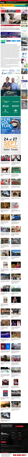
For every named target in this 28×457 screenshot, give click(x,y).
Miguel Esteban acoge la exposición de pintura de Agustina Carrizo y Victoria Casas (5, 304)
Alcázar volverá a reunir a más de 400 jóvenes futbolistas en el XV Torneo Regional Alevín (5, 163)
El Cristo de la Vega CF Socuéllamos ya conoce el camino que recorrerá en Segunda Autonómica (15, 175)
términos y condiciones (14, 450)
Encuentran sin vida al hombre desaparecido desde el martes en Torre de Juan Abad (5, 420)
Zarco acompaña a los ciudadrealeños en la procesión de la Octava (5, 293)
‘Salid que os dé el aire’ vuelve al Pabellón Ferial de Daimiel (15, 198)
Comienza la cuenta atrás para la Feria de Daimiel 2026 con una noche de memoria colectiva (15, 328)
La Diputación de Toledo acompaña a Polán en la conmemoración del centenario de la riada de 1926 (5, 258)
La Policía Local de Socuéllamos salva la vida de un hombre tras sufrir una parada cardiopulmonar (15, 222)
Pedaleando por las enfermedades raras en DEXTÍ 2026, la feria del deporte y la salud (15, 210)
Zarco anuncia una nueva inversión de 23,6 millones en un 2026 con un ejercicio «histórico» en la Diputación (5, 187)
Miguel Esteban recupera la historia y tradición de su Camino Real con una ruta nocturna (5, 222)
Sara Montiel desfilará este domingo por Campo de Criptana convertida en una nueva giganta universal (15, 363)
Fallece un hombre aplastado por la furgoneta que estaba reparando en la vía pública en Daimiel (5, 375)
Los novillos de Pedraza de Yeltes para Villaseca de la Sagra (15, 316)
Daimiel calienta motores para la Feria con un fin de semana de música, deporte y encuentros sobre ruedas (15, 281)
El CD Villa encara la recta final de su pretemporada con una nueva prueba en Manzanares (15, 187)
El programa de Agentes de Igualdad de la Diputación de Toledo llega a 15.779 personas (5, 234)
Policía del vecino (14, 303)
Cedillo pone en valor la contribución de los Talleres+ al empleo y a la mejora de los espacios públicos (16, 351)
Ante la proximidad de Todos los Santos (7, 26)
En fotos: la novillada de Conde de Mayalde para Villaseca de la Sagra (5, 175)
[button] (23, 8)
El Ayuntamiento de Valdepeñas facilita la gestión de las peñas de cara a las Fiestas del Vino (5, 339)
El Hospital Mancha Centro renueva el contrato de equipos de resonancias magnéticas (16, 246)
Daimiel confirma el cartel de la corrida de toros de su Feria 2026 (16, 339)
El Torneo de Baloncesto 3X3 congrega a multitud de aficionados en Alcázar (5, 316)
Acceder (24, 95)
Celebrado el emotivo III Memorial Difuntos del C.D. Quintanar (15, 293)
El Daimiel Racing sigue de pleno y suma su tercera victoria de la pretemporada (15, 387)
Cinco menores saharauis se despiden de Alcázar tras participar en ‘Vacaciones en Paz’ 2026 (15, 234)
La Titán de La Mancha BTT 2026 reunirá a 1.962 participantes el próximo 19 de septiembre (15, 375)
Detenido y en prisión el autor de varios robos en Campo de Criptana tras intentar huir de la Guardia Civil (5, 198)
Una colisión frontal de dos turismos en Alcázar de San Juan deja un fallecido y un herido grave (5, 246)
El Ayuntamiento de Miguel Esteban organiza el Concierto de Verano (15, 398)
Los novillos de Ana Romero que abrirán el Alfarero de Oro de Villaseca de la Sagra (15, 409)
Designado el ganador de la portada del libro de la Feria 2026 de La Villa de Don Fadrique (5, 210)
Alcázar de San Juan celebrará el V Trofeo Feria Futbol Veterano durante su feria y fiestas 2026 (5, 270)
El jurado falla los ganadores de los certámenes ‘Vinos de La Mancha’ (5, 409)
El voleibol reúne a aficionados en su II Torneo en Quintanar (5, 281)
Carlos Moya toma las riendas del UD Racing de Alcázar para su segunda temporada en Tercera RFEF (15, 163)
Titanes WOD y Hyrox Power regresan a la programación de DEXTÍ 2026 (5, 363)
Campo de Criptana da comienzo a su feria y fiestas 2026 (15, 270)
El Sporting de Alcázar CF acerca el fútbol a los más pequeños (15, 258)
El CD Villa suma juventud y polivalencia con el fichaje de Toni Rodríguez (5, 398)
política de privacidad (8, 450)
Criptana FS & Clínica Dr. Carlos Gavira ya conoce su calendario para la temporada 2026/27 (5, 351)
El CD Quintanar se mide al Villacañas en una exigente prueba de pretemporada (5, 387)
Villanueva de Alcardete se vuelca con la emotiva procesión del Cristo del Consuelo (5, 328)
